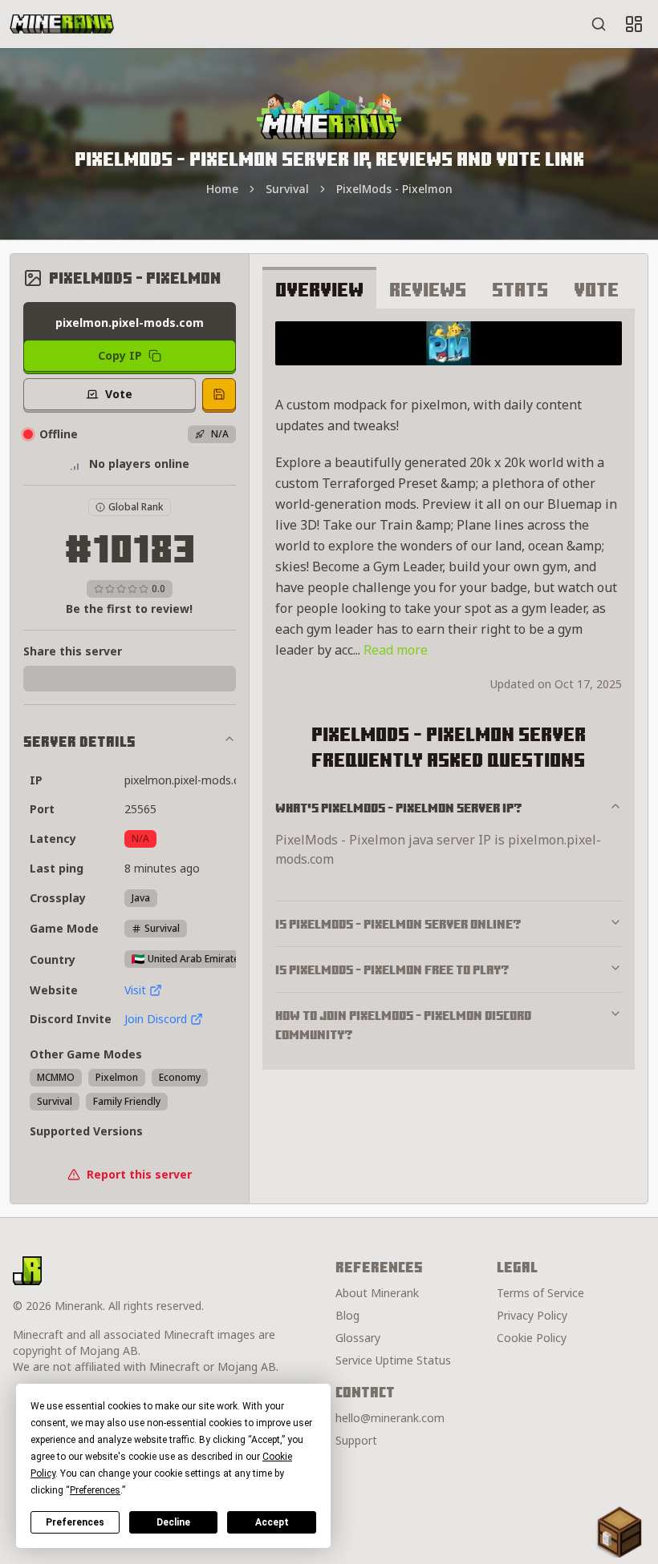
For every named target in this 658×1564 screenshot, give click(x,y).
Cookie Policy (532, 1337)
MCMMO (56, 1077)
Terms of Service (540, 1292)
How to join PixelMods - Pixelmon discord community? (403, 1024)
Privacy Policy (532, 1315)
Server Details (79, 741)
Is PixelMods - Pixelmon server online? (398, 924)
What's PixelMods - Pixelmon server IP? (398, 808)
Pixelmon (116, 1077)
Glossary (357, 1337)
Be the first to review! (129, 608)
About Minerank (377, 1292)
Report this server (139, 1174)
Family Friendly (126, 1101)
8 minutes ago (162, 868)
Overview (319, 289)
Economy (180, 1077)
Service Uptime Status (393, 1360)
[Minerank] (62, 24)
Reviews (427, 289)
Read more (396, 650)
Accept (272, 1522)
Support (356, 1440)
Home (222, 188)
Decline (173, 1522)
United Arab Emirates (196, 958)
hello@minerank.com (390, 1417)
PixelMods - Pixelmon (394, 188)
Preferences (75, 1522)
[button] (619, 1532)
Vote (596, 289)
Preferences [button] (95, 1490)
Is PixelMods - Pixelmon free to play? (392, 969)
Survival (287, 188)
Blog (347, 1315)
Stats (520, 289)
